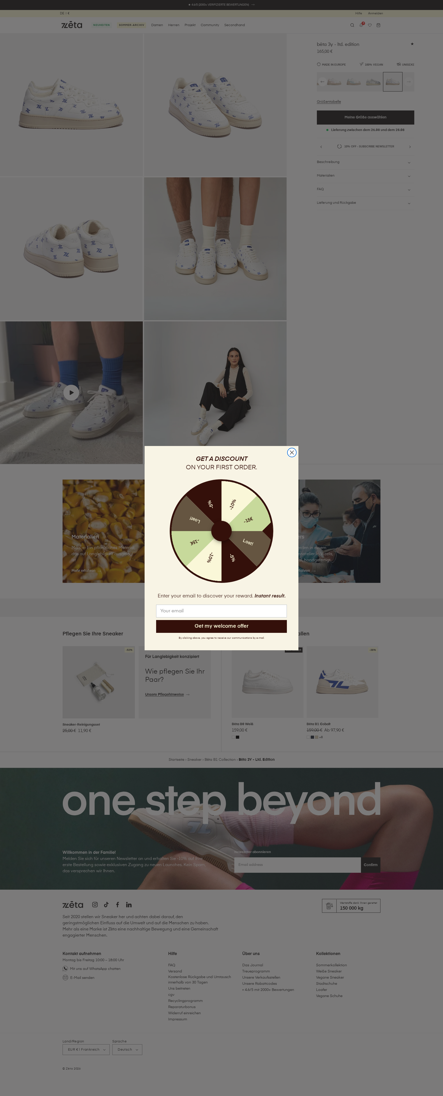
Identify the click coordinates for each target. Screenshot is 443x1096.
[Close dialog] (291, 452)
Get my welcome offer (221, 626)
